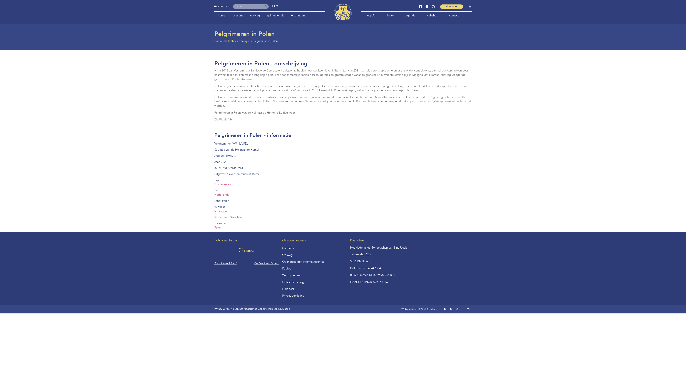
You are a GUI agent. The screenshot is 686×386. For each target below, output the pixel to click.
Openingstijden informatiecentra (303, 262)
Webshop (432, 15)
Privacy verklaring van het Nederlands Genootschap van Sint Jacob (252, 309)
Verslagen (220, 211)
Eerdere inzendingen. (266, 263)
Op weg (255, 15)
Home (221, 15)
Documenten (222, 184)
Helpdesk (288, 289)
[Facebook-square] (420, 6)
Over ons (237, 15)
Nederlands (221, 195)
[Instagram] (433, 6)
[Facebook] (427, 6)
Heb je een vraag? (293, 282)
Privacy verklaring (293, 296)
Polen (218, 227)
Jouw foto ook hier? (225, 263)
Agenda (410, 15)
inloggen (224, 6)
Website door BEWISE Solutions (419, 309)
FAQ (275, 6)
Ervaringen (298, 15)
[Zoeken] (266, 6)
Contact (454, 15)
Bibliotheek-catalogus (237, 41)
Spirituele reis (275, 15)
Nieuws (390, 15)
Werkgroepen (291, 275)
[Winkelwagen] (470, 6)
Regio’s (370, 15)
